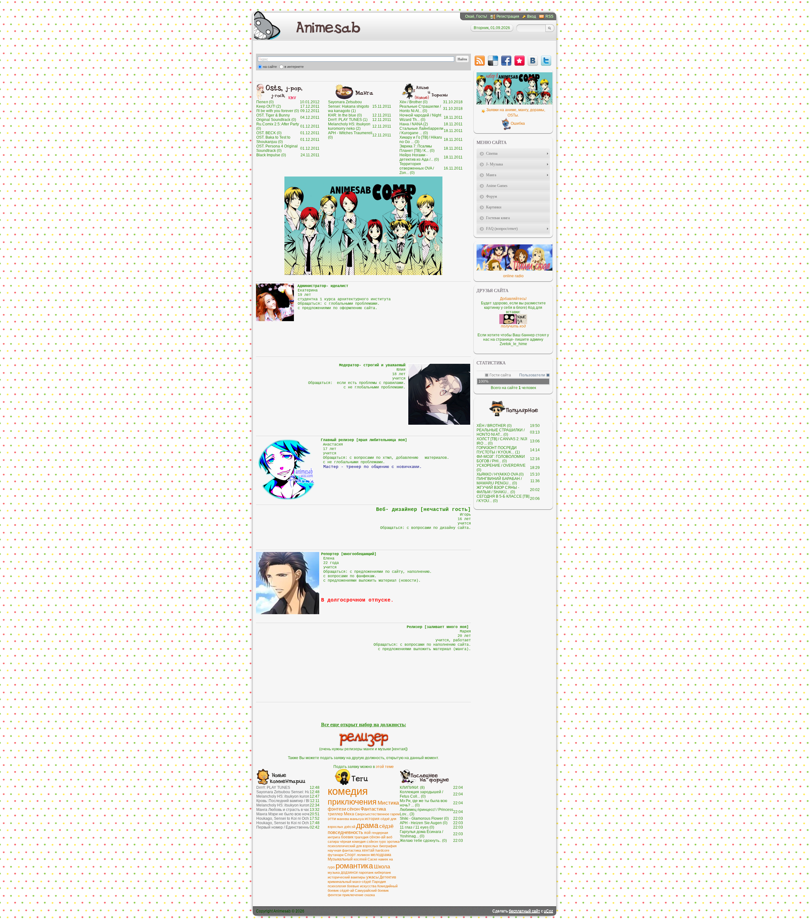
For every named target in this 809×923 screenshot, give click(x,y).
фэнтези (337, 809)
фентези (334, 895)
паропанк (366, 872)
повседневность (345, 832)
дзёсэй (349, 827)
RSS (549, 16)
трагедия (361, 837)
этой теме (385, 766)
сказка (369, 895)
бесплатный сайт (524, 911)
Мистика (388, 803)
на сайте (270, 67)
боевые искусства (361, 886)
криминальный (339, 882)
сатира (333, 841)
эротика (393, 841)
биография (388, 846)
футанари (336, 855)
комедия (348, 791)
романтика (354, 865)
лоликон (363, 855)
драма (367, 825)
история (372, 819)
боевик (347, 837)
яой (367, 832)
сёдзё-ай (347, 890)
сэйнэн (372, 841)
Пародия (379, 882)
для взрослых (367, 846)
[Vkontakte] (533, 61)
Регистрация (507, 16)
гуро (382, 841)
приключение (352, 895)
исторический (339, 877)
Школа (382, 866)
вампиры (358, 877)
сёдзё (386, 826)
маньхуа (357, 819)
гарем (395, 814)
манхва (343, 819)
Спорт (350, 855)
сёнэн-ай (377, 837)
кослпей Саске (365, 859)
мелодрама (381, 855)
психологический (341, 846)
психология (337, 886)
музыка (334, 872)
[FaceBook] (506, 61)
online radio (513, 276)
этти (332, 818)
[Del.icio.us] (493, 61)
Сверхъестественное (372, 814)
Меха (349, 814)
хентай (368, 850)
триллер (335, 814)
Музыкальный (340, 859)
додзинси (349, 872)
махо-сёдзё (361, 882)
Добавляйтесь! (513, 299)
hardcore (382, 850)
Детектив (388, 877)
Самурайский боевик (372, 890)
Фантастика (373, 809)
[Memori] (519, 61)
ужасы (372, 877)
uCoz (548, 911)
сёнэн (353, 809)
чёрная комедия (353, 841)
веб (389, 837)
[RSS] (480, 61)
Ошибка (518, 124)
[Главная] (329, 27)
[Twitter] (546, 61)
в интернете (294, 67)
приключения (352, 801)
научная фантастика (344, 850)
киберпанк (382, 872)
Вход (531, 16)
